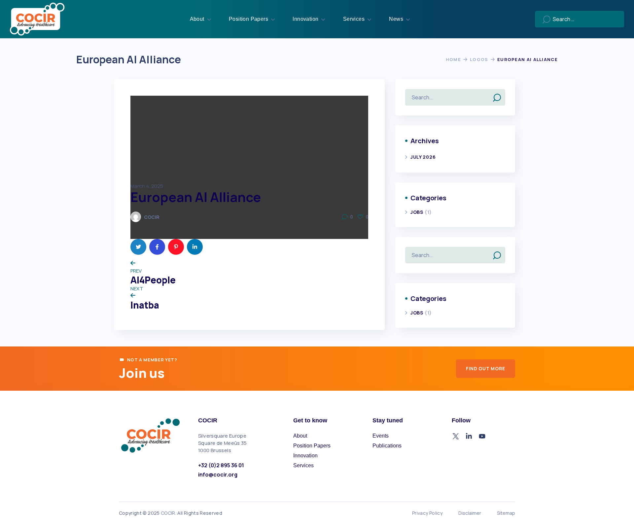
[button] (485, 368)
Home (453, 59)
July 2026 (423, 157)
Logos (479, 59)
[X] (455, 436)
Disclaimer (469, 513)
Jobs (419, 212)
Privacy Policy (427, 513)
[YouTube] (482, 436)
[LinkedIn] (469, 436)
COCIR (151, 217)
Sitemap (506, 513)
